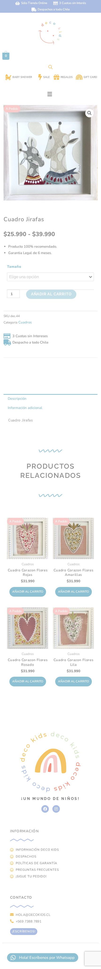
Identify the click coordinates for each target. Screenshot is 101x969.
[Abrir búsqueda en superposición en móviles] (50, 67)
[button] (50, 94)
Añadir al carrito (51, 294)
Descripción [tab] (17, 398)
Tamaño (14, 266)
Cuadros (25, 322)
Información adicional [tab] (25, 407)
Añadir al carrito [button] (27, 592)
